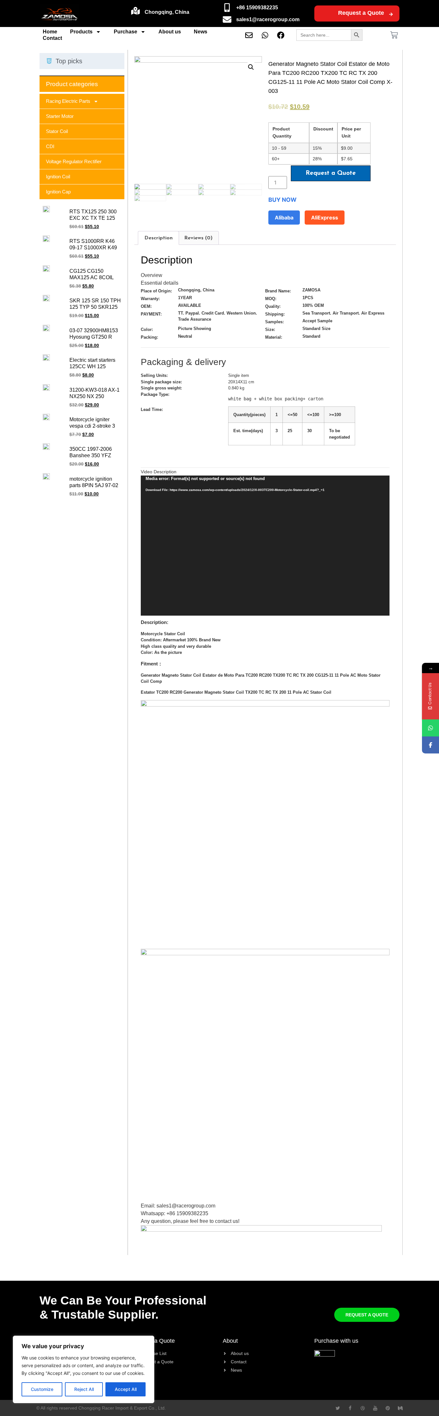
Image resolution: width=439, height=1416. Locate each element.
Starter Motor (60, 116)
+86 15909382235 (257, 7)
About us (169, 31)
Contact (52, 38)
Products (81, 31)
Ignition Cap (58, 191)
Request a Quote (361, 13)
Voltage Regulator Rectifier (74, 161)
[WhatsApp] (430, 727)
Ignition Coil (58, 176)
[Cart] (394, 35)
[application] (265, 545)
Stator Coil (57, 131)
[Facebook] (430, 744)
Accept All (126, 1389)
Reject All (84, 1389)
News (200, 31)
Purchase (125, 31)
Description (158, 238)
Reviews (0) (198, 238)
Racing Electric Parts (68, 101)
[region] (83, 1369)
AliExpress (324, 217)
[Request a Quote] (391, 14)
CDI (50, 146)
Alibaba (284, 217)
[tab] (158, 238)
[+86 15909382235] (227, 7)
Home (50, 31)
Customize (42, 1389)
